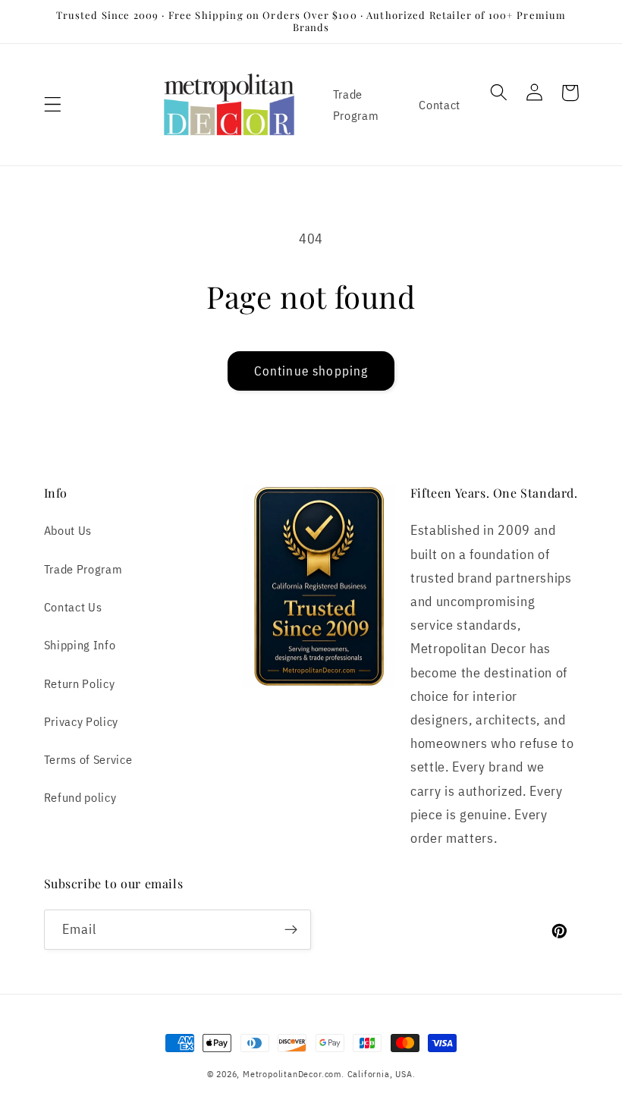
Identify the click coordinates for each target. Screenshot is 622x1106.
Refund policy (80, 797)
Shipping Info (80, 644)
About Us (68, 530)
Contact (439, 104)
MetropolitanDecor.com (292, 1073)
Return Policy (79, 683)
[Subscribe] (291, 930)
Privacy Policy (81, 721)
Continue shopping (311, 370)
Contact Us (73, 606)
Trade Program (356, 104)
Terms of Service (88, 759)
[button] (52, 104)
